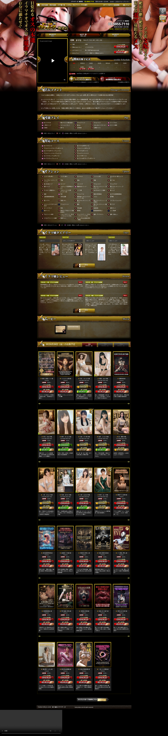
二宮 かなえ (46, 495)
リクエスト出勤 (65, 378)
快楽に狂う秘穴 (103, 611)
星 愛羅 (121, 436)
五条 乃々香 (83, 436)
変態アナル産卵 (121, 495)
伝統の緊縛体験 (84, 669)
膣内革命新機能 (65, 669)
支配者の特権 (84, 611)
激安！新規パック (47, 378)
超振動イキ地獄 (65, 553)
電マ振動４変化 (65, 611)
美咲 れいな (64, 436)
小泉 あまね (83, 495)
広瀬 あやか (64, 495)
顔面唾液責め (46, 611)
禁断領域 (121, 378)
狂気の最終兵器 (103, 553)
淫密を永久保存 (121, 611)
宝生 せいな (83, 378)
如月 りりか (102, 436)
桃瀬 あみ (102, 378)
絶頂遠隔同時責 (47, 553)
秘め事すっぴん (47, 669)
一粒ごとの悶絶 (103, 669)
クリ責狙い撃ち (121, 553)
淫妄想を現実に (84, 553)
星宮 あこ (102, 495)
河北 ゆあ (46, 436)
